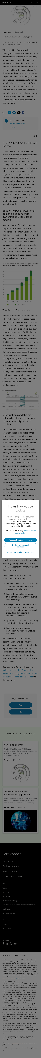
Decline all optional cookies (20, 546)
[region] (20, 529)
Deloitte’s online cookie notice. (25, 532)
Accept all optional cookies (20, 540)
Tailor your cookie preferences (20, 552)
